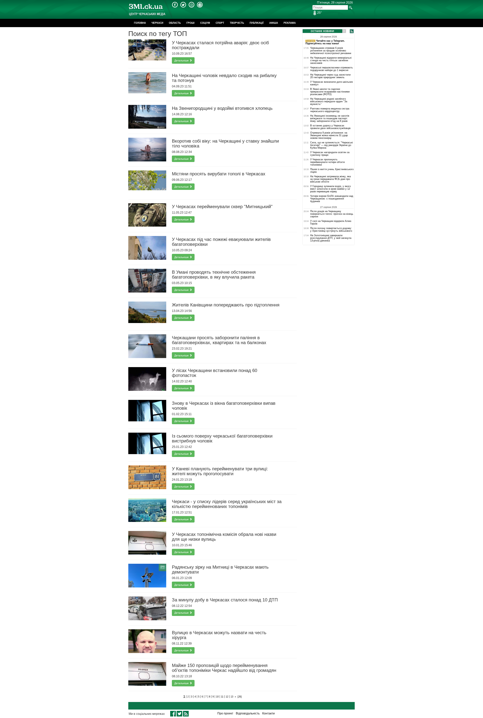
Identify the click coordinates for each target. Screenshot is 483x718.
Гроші (190, 22)
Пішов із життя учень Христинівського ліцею (332, 170)
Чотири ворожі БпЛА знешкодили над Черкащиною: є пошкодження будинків (331, 199)
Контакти (268, 713)
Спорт (220, 22)
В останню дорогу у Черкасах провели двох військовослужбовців (330, 127)
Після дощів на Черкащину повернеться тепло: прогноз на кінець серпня (331, 214)
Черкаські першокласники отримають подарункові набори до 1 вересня (331, 69)
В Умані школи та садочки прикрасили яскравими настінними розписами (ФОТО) (330, 92)
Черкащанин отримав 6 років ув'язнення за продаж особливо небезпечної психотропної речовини (330, 51)
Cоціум (205, 22)
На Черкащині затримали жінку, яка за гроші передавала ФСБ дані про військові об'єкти (330, 179)
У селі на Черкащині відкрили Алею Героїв (330, 222)
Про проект (225, 713)
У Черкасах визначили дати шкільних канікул (331, 83)
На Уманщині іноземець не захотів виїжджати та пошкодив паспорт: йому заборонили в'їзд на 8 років (329, 118)
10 (217, 696)
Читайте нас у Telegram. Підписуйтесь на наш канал (325, 42)
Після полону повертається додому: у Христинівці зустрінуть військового (331, 229)
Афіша (273, 22)
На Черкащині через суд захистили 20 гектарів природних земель (330, 76)
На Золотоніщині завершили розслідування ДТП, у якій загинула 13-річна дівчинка (330, 238)
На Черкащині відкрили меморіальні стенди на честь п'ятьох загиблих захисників (330, 60)
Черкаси (157, 22)
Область (175, 22)
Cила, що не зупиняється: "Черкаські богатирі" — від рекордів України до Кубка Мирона (331, 145)
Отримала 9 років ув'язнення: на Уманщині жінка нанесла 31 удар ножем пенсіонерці (329, 135)
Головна (140, 22)
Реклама (290, 22)
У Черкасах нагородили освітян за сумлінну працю (329, 153)
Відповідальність (248, 713)
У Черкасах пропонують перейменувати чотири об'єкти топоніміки (327, 162)
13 (232, 696)
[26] (240, 696)
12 (227, 696)
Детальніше (181, 60)
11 (222, 696)
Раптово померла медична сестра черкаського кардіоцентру (329, 110)
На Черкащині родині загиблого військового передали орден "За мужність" (328, 101)
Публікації (257, 22)
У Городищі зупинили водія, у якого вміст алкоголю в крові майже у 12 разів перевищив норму (330, 189)
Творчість (237, 22)
